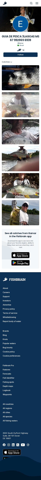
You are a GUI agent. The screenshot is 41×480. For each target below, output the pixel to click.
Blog (5, 335)
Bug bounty (8, 347)
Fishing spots (8, 382)
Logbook (6, 390)
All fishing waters (10, 421)
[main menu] (37, 3)
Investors (7, 300)
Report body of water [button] (12, 321)
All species (7, 416)
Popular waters (9, 343)
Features (6, 369)
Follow (20, 54)
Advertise (7, 305)
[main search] (31, 3)
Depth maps (8, 386)
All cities (6, 412)
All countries (8, 404)
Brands (6, 331)
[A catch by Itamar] (20, 77)
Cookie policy (9, 352)
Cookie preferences (11, 356)
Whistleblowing (9, 317)
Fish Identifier (8, 378)
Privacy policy (9, 309)
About (5, 288)
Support (6, 296)
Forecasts (7, 374)
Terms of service (10, 313)
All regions (7, 408)
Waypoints (7, 394)
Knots (5, 339)
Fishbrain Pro (8, 365)
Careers (6, 292)
